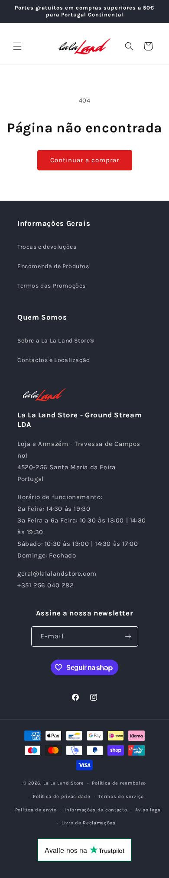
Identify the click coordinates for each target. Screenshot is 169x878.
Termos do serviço (121, 796)
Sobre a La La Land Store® (55, 340)
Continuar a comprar (84, 160)
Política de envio (36, 810)
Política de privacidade (61, 796)
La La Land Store (63, 783)
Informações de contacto (96, 810)
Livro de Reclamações (89, 823)
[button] (17, 46)
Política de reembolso (119, 783)
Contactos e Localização (53, 360)
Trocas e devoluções (46, 246)
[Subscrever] (128, 636)
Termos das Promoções (51, 285)
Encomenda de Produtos (53, 266)
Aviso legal (148, 810)
